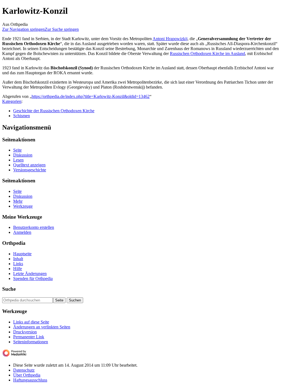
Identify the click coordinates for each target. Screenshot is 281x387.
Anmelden (22, 232)
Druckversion (25, 332)
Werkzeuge (23, 206)
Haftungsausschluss (30, 380)
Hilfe (17, 268)
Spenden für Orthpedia (33, 278)
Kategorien (11, 101)
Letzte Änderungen (30, 273)
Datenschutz (24, 370)
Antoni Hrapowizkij (170, 38)
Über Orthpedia (26, 375)
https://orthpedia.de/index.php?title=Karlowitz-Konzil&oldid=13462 (91, 96)
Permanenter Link (28, 336)
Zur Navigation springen (23, 29)
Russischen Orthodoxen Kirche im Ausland (207, 53)
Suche (9, 289)
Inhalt (18, 258)
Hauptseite (22, 253)
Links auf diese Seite (31, 322)
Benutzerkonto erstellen (33, 227)
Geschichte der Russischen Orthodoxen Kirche (53, 110)
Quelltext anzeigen (29, 165)
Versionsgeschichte (29, 170)
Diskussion (22, 155)
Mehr (18, 201)
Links (18, 263)
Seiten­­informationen (30, 341)
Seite (17, 150)
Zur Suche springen (62, 29)
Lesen (18, 160)
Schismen (21, 115)
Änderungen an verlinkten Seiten (41, 327)
